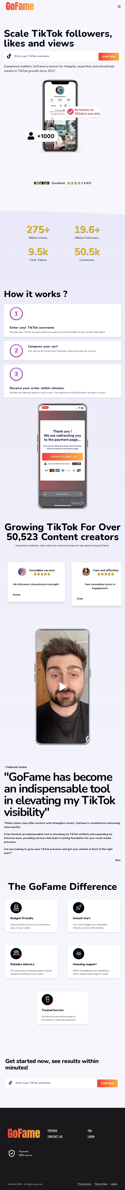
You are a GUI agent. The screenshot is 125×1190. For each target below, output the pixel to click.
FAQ (90, 1130)
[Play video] (62, 686)
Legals (114, 1184)
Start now (108, 56)
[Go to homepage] (22, 1134)
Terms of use (101, 1184)
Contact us (55, 1136)
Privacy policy (84, 1184)
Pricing (52, 1130)
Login (91, 1136)
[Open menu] (119, 6)
